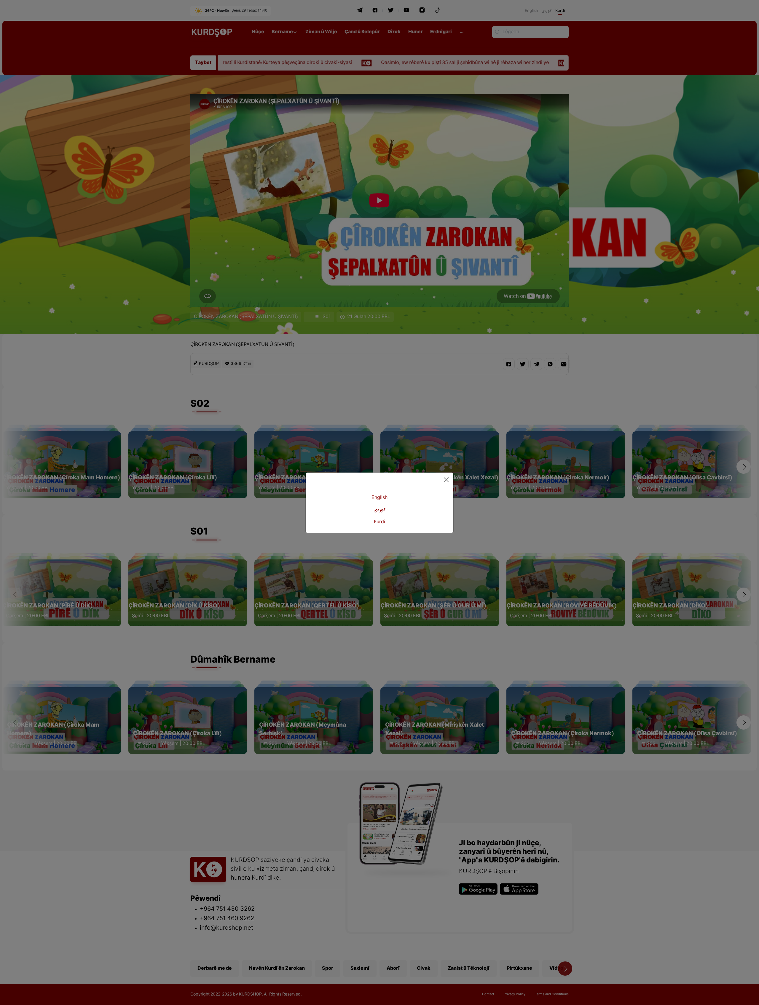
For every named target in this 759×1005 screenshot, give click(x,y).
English (379, 498)
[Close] (446, 479)
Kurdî (379, 522)
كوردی (379, 510)
